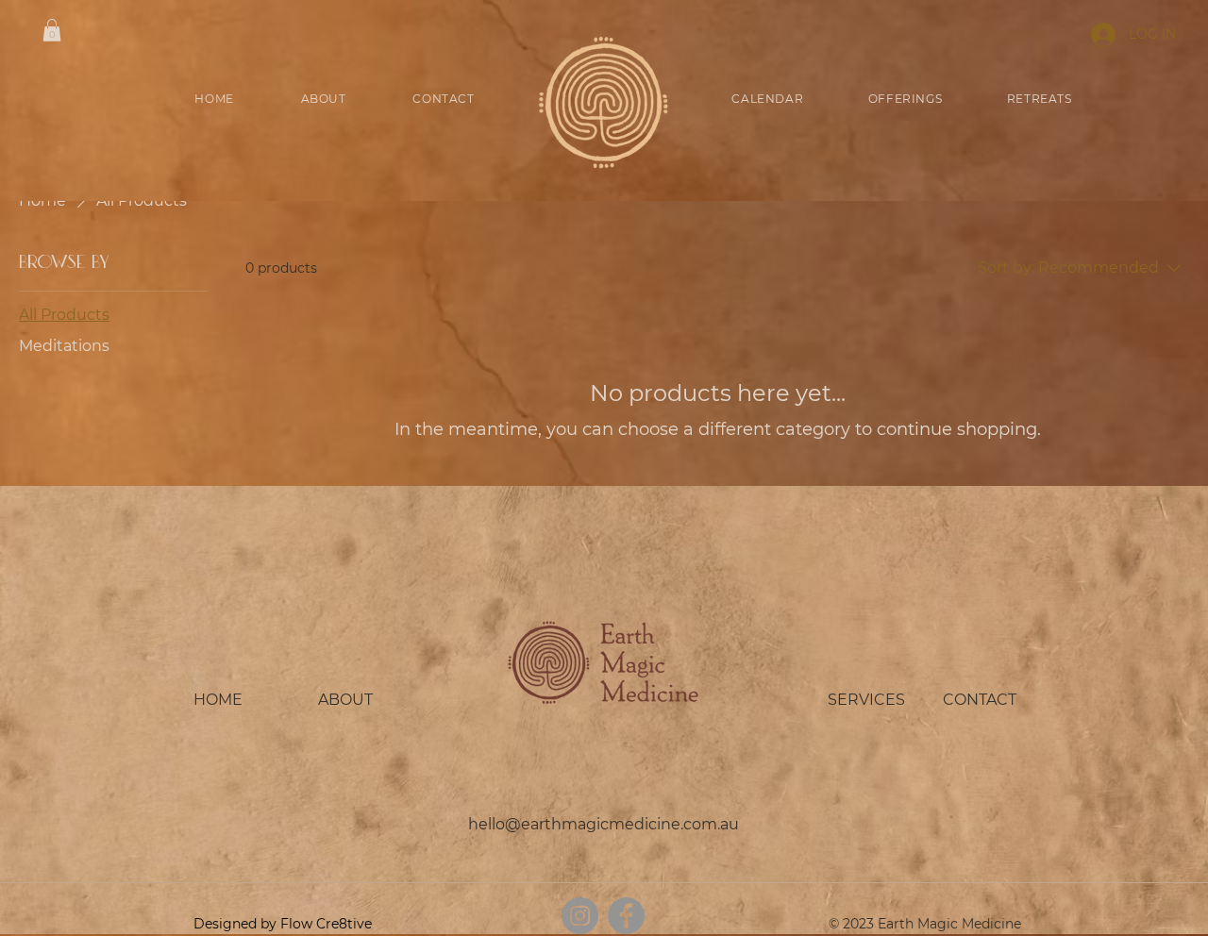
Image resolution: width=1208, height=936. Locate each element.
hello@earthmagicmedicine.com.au (603, 824)
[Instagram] (580, 915)
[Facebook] (626, 915)
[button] (51, 30)
